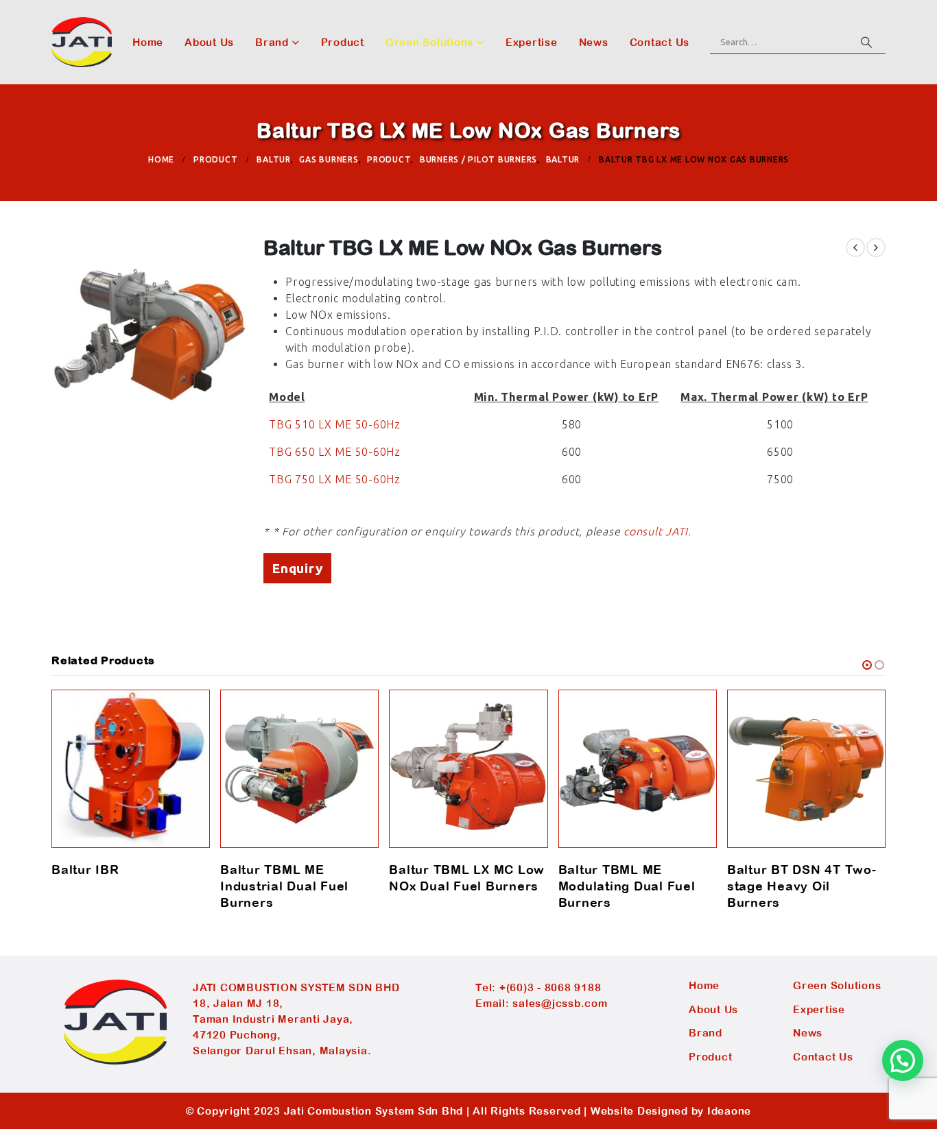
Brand (272, 42)
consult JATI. (657, 531)
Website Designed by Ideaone (671, 1111)
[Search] (866, 41)
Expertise (532, 42)
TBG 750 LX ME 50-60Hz (335, 479)
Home (147, 42)
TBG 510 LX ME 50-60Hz (335, 424)
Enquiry (297, 568)
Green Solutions (429, 42)
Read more (187, 712)
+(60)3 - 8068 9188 (550, 987)
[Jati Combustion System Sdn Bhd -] (81, 42)
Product (342, 42)
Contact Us (660, 42)
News (593, 42)
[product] (130, 769)
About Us (209, 42)
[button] (867, 665)
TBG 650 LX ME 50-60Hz (335, 452)
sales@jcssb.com (559, 1003)
